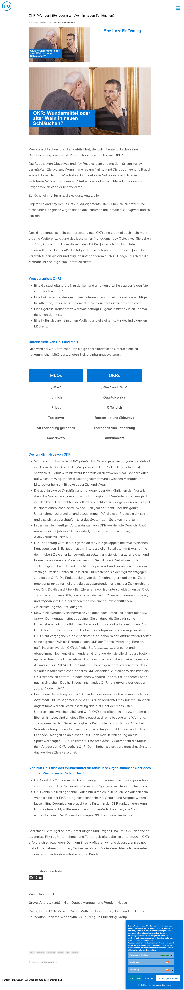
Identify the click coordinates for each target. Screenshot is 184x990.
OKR (67, 952)
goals (60, 952)
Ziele (32, 952)
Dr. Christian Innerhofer (65, 22)
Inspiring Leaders (47, 962)
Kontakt (6, 979)
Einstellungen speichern (168, 978)
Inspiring (40, 952)
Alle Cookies (135, 978)
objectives (51, 952)
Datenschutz (156, 985)
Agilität (75, 952)
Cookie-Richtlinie (144, 985)
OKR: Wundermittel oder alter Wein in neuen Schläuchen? (71, 15)
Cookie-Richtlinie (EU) (50, 979)
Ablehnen (149, 978)
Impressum (166, 985)
